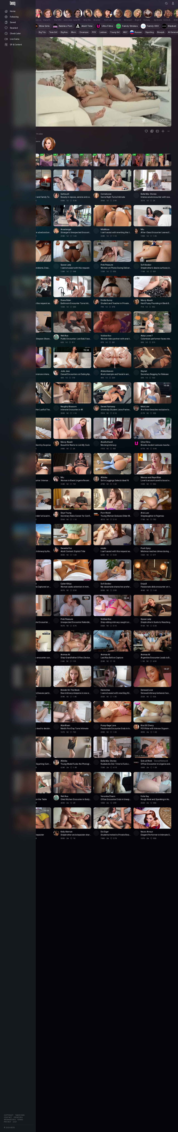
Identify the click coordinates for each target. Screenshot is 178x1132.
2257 (15, 1122)
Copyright (8, 1115)
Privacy (7, 1122)
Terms (20, 1120)
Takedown (20, 1115)
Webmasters (10, 1120)
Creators (18, 1117)
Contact (8, 1117)
